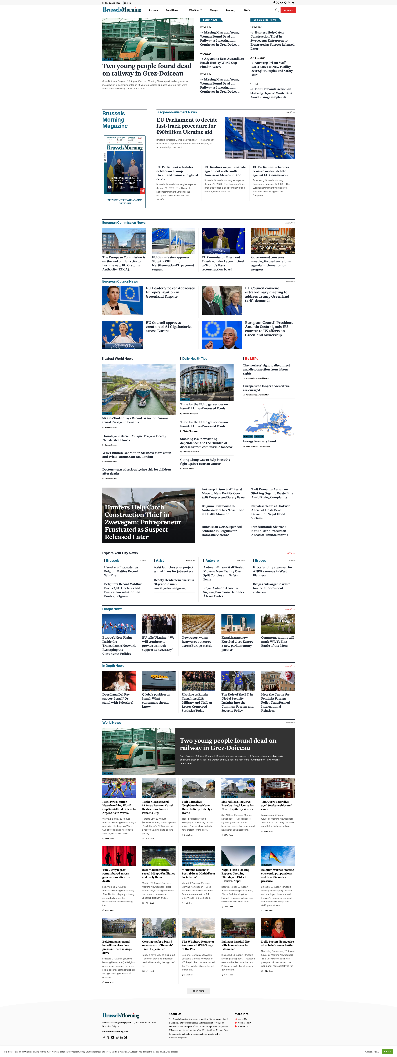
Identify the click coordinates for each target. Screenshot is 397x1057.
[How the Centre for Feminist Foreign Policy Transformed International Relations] (278, 681)
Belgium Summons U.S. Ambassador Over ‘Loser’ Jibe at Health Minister (223, 510)
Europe (248, 436)
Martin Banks (188, 468)
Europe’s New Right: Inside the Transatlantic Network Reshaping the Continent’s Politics (119, 646)
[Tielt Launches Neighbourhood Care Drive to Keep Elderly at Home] (198, 788)
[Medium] (293, 3)
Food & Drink (150, 937)
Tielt (254, 83)
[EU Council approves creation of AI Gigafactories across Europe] (122, 335)
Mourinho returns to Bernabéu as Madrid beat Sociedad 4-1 (198, 874)
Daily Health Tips (194, 358)
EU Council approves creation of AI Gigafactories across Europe (169, 327)
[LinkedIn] (289, 3)
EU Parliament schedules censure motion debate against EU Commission (271, 171)
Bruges (260, 560)
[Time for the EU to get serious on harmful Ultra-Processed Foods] (207, 382)
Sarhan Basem (111, 445)
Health (185, 399)
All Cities (291, 553)
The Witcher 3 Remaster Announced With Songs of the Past (198, 945)
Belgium (187, 865)
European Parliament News (176, 112)
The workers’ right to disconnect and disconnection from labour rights (266, 369)
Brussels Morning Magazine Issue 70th (124, 201)
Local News (141, 560)
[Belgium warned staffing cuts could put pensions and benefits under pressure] (278, 856)
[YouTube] (281, 3)
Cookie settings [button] (372, 1051)
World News (111, 723)
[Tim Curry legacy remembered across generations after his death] (119, 856)
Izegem (256, 27)
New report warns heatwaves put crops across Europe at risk (197, 641)
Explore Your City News (120, 553)
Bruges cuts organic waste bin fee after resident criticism (271, 588)
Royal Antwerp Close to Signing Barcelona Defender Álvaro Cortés (223, 592)
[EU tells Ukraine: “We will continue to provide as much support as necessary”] (159, 624)
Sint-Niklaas (229, 797)
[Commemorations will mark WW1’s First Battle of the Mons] (278, 624)
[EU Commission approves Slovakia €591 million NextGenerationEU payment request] (173, 241)
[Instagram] (285, 3)
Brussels (112, 560)
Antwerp (257, 57)
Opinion (259, 436)
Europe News (112, 609)
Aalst (160, 560)
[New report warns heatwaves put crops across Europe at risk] (198, 624)
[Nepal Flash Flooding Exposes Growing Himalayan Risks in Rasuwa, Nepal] (238, 856)
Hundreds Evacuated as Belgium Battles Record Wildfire (121, 571)
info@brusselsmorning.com (115, 1031)
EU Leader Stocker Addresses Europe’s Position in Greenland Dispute (170, 293)
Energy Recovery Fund (259, 441)
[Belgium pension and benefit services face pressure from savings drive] (119, 928)
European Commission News (123, 223)
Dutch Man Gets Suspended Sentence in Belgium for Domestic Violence (222, 531)
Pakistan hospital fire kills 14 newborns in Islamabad (235, 945)
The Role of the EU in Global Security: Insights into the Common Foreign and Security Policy (237, 702)
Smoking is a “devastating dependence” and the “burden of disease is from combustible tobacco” (206, 443)
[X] (277, 3)
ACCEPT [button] (387, 1051)
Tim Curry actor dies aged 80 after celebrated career (276, 806)
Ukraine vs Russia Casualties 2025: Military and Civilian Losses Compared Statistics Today (197, 702)
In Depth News (113, 666)
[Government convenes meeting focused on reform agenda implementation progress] (273, 241)
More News (290, 112)
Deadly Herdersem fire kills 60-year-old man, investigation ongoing (174, 584)
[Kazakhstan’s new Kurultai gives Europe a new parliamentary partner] (238, 624)
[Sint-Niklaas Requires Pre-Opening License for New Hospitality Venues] (238, 788)
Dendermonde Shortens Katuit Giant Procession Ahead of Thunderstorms (269, 531)
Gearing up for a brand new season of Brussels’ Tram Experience (157, 945)
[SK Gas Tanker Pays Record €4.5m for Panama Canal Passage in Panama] (139, 389)
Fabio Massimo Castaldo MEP (258, 446)
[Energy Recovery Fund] (269, 420)
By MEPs (251, 358)
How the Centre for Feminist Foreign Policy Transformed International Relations (275, 702)
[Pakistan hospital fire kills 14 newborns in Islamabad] (238, 928)
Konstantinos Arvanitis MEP (257, 378)
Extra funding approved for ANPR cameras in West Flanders (272, 571)
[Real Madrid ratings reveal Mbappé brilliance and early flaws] (159, 856)
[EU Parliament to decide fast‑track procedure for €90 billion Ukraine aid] (260, 138)
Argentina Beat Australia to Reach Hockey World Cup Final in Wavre (222, 63)
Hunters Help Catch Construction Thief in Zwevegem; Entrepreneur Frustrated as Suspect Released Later (272, 40)
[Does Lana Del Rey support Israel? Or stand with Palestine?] (119, 681)
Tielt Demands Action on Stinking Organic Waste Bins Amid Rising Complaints (271, 93)
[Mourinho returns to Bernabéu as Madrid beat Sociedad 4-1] (198, 856)
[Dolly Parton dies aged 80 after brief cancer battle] (278, 928)
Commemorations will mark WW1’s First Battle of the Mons (277, 641)
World (108, 59)
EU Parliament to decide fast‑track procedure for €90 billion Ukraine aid (187, 126)
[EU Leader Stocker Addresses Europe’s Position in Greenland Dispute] (122, 300)
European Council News (120, 281)
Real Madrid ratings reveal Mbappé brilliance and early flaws (158, 874)
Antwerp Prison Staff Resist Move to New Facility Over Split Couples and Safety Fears (223, 493)
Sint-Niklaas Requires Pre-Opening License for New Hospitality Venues (237, 806)
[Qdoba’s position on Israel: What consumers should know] (159, 681)
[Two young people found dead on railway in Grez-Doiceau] (148, 39)
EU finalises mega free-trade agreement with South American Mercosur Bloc (225, 171)
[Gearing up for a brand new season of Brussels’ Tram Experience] (159, 928)
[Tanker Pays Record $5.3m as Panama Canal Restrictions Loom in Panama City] (159, 788)
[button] (276, 10)
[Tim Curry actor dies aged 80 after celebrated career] (278, 788)
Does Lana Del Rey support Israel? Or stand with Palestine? (118, 698)
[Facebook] (274, 3)
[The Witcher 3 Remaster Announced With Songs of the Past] (198, 928)
